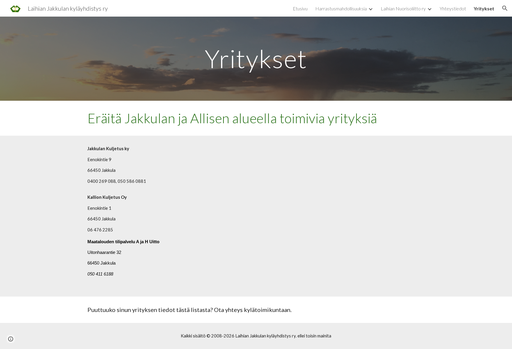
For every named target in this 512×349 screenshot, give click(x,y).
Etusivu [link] (300, 8)
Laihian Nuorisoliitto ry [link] (403, 8)
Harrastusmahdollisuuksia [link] (341, 8)
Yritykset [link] (484, 8)
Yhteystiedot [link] (453, 8)
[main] (256, 58)
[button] (505, 8)
